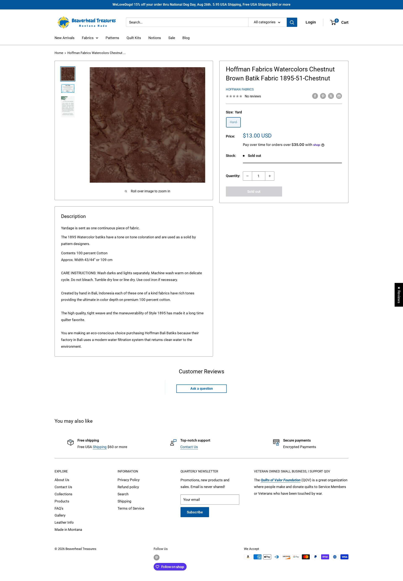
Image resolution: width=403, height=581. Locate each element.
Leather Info (64, 522)
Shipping (100, 447)
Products (62, 501)
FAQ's (59, 508)
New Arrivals (65, 38)
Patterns (112, 38)
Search (123, 494)
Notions (154, 38)
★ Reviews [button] (399, 294)
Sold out (253, 191)
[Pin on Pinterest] (323, 96)
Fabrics (88, 38)
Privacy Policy (129, 480)
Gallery (60, 515)
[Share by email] (339, 96)
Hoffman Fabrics (240, 89)
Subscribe (195, 512)
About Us (62, 480)
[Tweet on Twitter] (331, 96)
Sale (171, 38)
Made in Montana (68, 529)
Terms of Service (131, 508)
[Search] (292, 22)
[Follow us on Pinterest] (157, 557)
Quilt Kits (134, 38)
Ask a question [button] (201, 389)
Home (59, 53)
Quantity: (233, 176)
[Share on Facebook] (315, 96)
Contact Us (189, 447)
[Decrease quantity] (247, 176)
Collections (63, 494)
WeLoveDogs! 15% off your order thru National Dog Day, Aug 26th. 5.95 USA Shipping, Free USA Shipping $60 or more (201, 5)
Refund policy (128, 487)
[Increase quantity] (269, 176)
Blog (186, 38)
